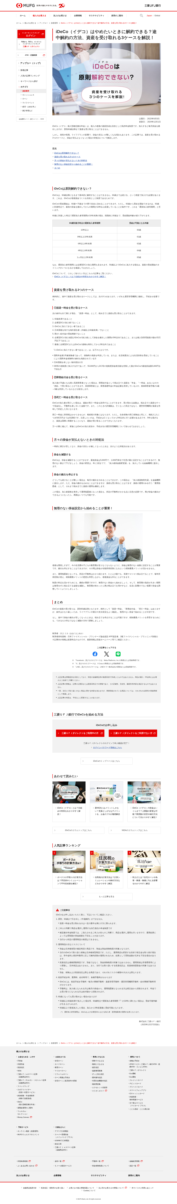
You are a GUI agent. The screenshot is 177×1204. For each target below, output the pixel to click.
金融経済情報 (134, 1161)
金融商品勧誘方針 (30, 1188)
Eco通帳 (132, 1073)
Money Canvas (23, 1117)
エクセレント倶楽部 (99, 1087)
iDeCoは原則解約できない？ (66, 153)
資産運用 (54, 23)
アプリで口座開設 (61, 1131)
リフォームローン (61, 1074)
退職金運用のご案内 (25, 1108)
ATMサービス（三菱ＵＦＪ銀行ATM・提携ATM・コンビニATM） (144, 1065)
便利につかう (135, 1057)
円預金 (20, 1061)
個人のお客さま (39, 16)
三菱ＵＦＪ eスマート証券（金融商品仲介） (27, 1075)
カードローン (60, 1064)
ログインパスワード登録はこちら (107, 748)
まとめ (57, 168)
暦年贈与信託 (97, 1077)
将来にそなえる (99, 1057)
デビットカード (135, 1083)
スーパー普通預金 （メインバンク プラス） (64, 1136)
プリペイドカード (136, 1087)
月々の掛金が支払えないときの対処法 (70, 160)
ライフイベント (28, 103)
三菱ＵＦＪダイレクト (137, 1070)
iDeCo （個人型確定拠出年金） (26, 1103)
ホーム (23, 16)
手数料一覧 (96, 1161)
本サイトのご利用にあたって (143, 1188)
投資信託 (20, 1067)
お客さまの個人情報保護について (81, 1188)
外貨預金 (20, 1064)
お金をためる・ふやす (26, 1057)
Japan (149, 16)
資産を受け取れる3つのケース (67, 157)
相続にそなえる (98, 1064)
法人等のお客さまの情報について (111, 1188)
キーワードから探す (29, 81)
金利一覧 (58, 1161)
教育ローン (59, 1067)
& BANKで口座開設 (62, 1140)
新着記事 (24, 70)
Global (157, 16)
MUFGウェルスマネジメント (28, 1134)
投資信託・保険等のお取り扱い (53, 1188)
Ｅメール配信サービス (63, 1166)
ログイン (30, 34)
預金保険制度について (100, 1166)
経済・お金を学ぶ (29, 107)
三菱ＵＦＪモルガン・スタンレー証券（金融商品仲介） (31, 1081)
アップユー (43, 23)
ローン (24, 99)
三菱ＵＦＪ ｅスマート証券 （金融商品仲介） (65, 1148)
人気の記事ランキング (30, 76)
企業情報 (78, 16)
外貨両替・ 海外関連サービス (136, 1098)
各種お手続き (134, 1061)
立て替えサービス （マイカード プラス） (138, 1104)
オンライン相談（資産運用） (28, 1131)
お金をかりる (61, 1057)
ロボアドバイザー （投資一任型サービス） (26, 1091)
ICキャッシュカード (137, 1093)
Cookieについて (89, 1190)
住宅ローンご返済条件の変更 (66, 1081)
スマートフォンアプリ (137, 1090)
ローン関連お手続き (62, 1077)
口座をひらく (61, 1127)
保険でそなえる (98, 1061)
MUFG (25, 5)
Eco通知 (132, 1077)
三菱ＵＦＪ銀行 (153, 5)
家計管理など (27, 111)
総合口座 (58, 1144)
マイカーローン (61, 1071)
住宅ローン (59, 1061)
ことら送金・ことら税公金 (139, 1109)
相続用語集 (96, 1084)
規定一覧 (132, 1166)
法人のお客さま (60, 16)
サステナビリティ (96, 16)
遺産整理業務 (97, 1071)
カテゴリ (24, 87)
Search (141, 15)
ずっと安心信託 (98, 1074)
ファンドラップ (23, 1086)
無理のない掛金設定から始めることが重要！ (73, 164)
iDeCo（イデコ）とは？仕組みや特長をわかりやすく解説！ (80, 277)
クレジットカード (136, 1080)
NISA (19, 1071)
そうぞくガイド (98, 1091)
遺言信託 (95, 1067)
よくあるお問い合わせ (25, 1166)
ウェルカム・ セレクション (22, 1112)
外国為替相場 (22, 1161)
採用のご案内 (117, 16)
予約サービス (23, 1127)
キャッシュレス (28, 95)
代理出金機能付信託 (99, 1081)
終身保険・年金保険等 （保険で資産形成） (25, 1097)
